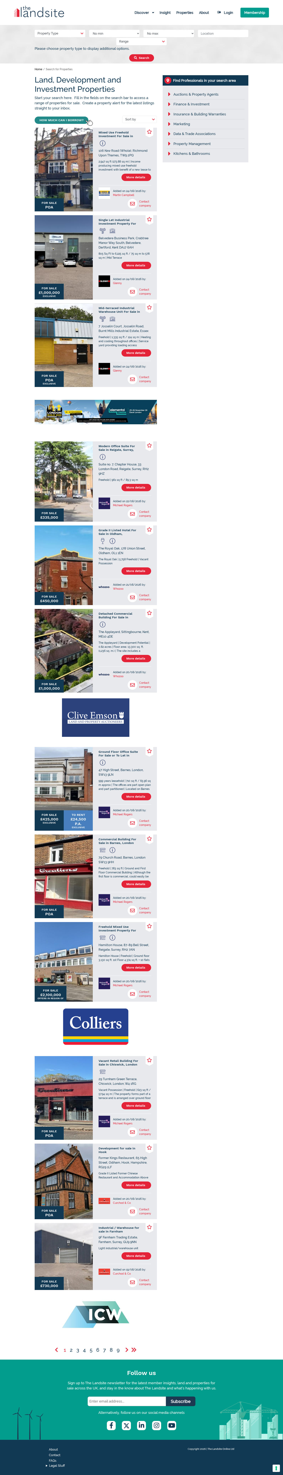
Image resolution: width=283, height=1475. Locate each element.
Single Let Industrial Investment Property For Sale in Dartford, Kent (117, 221)
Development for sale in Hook (117, 1150)
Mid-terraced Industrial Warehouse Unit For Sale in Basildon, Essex (119, 310)
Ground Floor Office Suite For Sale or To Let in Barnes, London (118, 753)
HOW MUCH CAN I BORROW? (61, 120)
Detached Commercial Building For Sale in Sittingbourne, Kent (115, 615)
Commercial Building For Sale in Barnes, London (117, 841)
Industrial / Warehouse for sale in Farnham (119, 1229)
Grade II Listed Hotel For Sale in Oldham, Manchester (117, 532)
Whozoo (118, 588)
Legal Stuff (57, 1465)
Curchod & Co (122, 1202)
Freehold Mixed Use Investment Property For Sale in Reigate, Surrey (117, 928)
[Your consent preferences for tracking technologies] (276, 1468)
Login (228, 13)
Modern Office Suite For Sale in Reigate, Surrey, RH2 (117, 448)
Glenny (117, 283)
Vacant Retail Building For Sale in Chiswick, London (118, 1062)
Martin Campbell (123, 195)
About (53, 1449)
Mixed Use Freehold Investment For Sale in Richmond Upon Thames (117, 134)
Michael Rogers (122, 505)
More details (136, 177)
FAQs (52, 1460)
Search (143, 58)
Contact (54, 1455)
